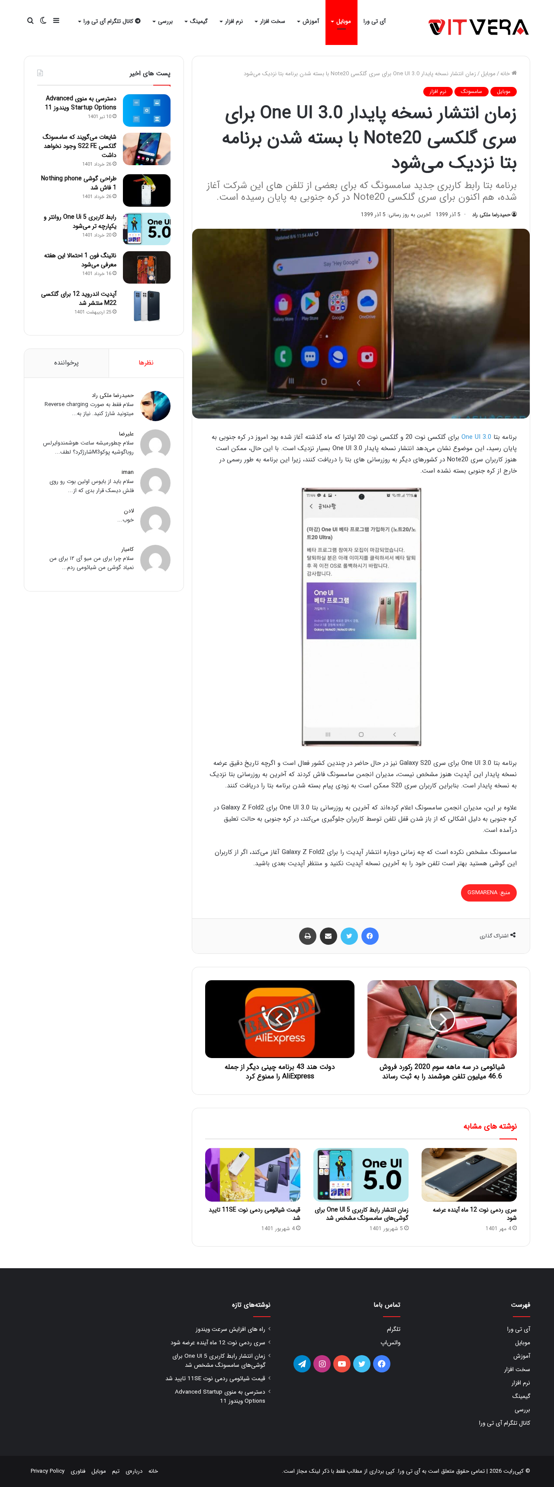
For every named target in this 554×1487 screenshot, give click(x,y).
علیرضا (126, 433)
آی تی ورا (375, 21)
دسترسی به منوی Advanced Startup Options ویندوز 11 (80, 103)
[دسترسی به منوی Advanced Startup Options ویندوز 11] (147, 110)
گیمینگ (199, 21)
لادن (129, 510)
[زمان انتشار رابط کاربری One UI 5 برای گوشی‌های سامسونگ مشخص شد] (361, 1175)
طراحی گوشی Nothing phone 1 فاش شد (78, 183)
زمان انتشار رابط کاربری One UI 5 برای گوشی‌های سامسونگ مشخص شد (362, 1214)
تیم (115, 1471)
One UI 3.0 (476, 437)
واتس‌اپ (390, 1342)
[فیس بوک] (370, 936)
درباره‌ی (134, 1471)
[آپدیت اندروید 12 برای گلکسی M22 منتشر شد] (147, 306)
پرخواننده (66, 363)
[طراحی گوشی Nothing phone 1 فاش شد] (147, 190)
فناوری (78, 1471)
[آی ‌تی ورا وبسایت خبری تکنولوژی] (479, 27)
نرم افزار (234, 21)
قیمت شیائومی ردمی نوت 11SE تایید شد (254, 1214)
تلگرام (393, 1329)
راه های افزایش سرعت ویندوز (230, 1329)
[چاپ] (307, 936)
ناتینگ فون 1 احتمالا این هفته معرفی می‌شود (80, 260)
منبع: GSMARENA (488, 892)
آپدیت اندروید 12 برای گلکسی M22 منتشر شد (78, 298)
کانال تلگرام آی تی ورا (109, 21)
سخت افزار (272, 21)
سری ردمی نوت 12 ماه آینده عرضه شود (475, 1214)
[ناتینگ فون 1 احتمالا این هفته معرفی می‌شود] (147, 267)
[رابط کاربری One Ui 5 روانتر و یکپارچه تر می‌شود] (147, 229)
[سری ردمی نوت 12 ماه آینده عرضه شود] (469, 1175)
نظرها (146, 363)
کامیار (127, 549)
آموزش (311, 21)
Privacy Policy (47, 1471)
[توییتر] (349, 936)
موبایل (343, 21)
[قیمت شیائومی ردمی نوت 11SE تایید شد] (252, 1175)
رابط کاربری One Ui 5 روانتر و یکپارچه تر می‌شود (80, 221)
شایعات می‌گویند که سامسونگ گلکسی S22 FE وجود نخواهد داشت (79, 146)
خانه (506, 73)
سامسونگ (471, 91)
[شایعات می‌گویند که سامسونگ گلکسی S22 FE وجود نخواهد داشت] (147, 149)
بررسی (165, 21)
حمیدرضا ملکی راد (491, 215)
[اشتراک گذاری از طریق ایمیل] (328, 936)
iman (128, 472)
